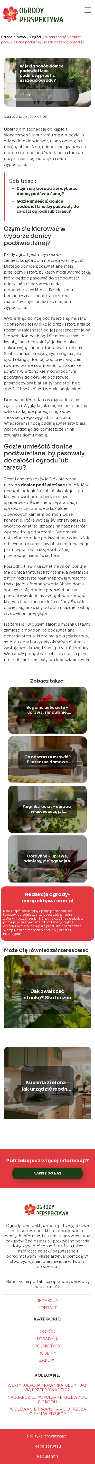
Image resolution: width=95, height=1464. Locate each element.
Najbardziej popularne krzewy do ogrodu (47, 1400)
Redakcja (47, 1300)
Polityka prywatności (47, 1436)
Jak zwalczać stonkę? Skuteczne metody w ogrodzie (47, 994)
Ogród (36, 37)
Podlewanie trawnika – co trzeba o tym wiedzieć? (47, 1411)
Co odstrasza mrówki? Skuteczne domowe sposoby (47, 760)
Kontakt (47, 1307)
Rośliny (47, 1353)
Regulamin (47, 1456)
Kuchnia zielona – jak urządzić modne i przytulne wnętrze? (47, 1086)
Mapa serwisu (47, 1446)
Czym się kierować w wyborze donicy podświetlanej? (47, 191)
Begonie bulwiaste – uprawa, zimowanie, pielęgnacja (47, 710)
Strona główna (14, 37)
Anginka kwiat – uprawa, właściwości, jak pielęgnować (47, 809)
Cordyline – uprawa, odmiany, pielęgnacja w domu (47, 859)
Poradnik (47, 1339)
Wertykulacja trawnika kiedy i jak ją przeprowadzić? (47, 1388)
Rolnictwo (47, 1346)
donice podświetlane (43, 485)
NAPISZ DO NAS (47, 1173)
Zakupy (47, 1360)
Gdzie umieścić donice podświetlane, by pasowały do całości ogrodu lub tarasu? (48, 206)
